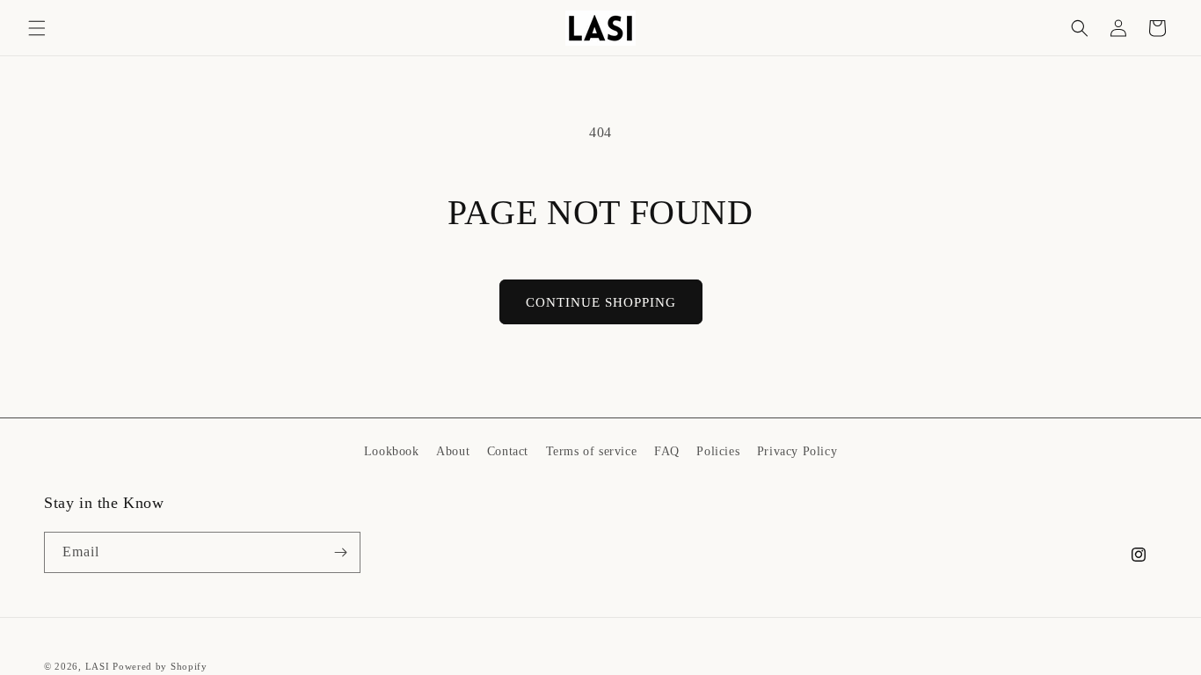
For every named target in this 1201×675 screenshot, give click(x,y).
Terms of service (591, 451)
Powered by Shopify (160, 666)
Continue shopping (601, 302)
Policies (717, 451)
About (452, 451)
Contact (507, 451)
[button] (37, 28)
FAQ (667, 451)
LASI (97, 666)
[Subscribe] (340, 552)
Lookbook (391, 451)
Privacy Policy (797, 451)
